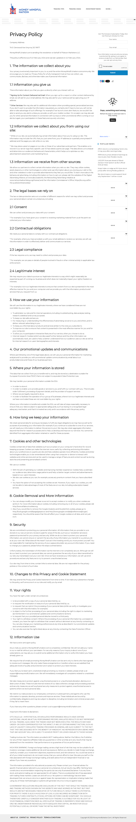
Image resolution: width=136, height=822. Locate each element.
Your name (113, 39)
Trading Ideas (75, 9)
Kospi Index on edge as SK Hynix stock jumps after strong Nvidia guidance (112, 169)
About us (14, 817)
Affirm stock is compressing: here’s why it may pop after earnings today (112, 150)
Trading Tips (59, 9)
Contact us (24, 817)
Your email (112, 47)
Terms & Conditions (52, 817)
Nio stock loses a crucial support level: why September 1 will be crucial (112, 175)
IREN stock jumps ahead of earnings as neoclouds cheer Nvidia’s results (112, 156)
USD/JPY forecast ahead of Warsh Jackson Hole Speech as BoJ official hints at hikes (111, 163)
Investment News (93, 9)
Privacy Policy (36, 817)
